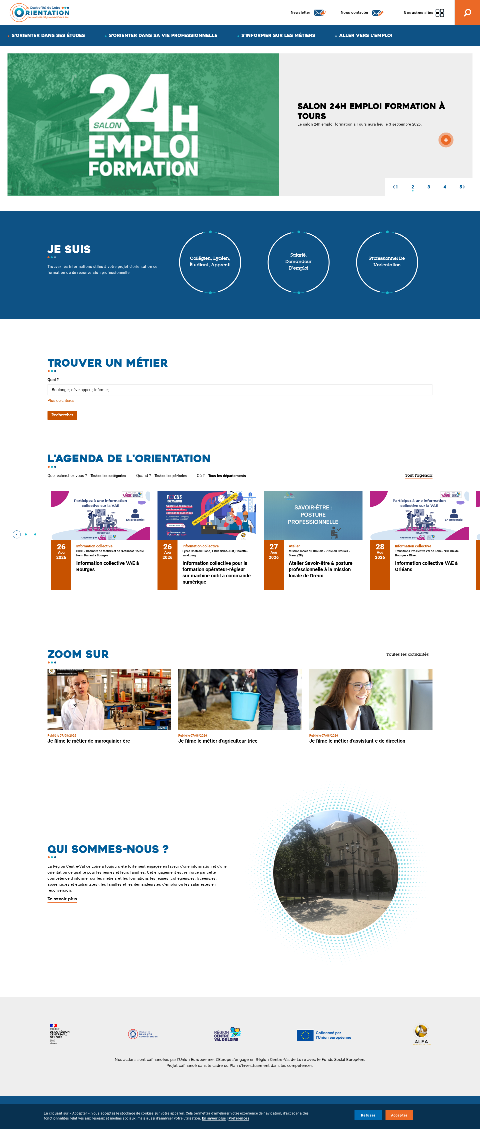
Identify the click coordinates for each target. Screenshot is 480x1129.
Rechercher (62, 415)
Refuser (368, 1115)
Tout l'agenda (418, 476)
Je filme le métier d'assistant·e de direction (357, 741)
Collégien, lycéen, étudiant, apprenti (210, 262)
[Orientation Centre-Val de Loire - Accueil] (40, 12)
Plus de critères (61, 400)
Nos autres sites (418, 12)
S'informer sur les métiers (278, 35)
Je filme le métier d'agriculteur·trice (218, 741)
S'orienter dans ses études (48, 35)
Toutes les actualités (407, 655)
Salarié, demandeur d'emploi (298, 262)
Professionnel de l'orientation (387, 262)
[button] (393, 187)
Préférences (239, 1118)
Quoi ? (53, 379)
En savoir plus (62, 899)
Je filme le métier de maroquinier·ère (89, 741)
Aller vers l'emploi (365, 35)
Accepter (399, 1115)
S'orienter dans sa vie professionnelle (163, 35)
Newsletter (301, 12)
